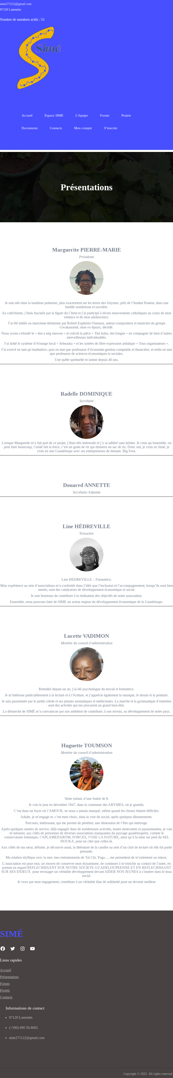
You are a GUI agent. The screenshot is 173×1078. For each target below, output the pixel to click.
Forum (4, 984)
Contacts (6, 997)
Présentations (9, 977)
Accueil (27, 115)
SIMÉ (11, 934)
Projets (5, 990)
